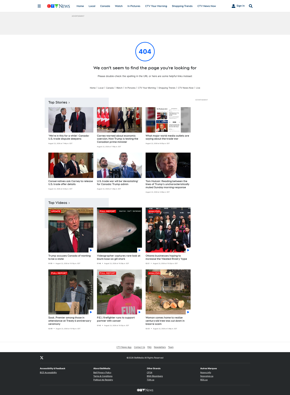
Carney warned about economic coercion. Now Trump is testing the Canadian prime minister (117, 139)
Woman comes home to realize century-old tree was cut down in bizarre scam (165, 320)
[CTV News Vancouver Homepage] (58, 6)
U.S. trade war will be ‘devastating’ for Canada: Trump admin (117, 183)
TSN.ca (150, 379)
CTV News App (124, 347)
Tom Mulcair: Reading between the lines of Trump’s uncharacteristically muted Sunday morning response (167, 184)
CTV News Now (206, 6)
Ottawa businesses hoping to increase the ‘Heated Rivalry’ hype (166, 257)
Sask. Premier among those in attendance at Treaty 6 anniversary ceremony (69, 320)
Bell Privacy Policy (102, 372)
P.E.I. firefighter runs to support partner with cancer (116, 319)
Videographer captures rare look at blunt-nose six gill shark (118, 257)
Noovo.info (205, 372)
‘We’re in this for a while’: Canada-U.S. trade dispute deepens (68, 137)
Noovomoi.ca (206, 376)
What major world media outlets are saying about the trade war (167, 137)
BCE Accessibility (48, 372)
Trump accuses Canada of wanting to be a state (69, 257)
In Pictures (133, 6)
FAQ (149, 347)
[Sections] (39, 6)
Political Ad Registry (103, 379)
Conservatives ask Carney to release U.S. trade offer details (70, 183)
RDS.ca (204, 379)
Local (92, 6)
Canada (105, 6)
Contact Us (139, 347)
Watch (119, 6)
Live (198, 87)
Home (80, 6)
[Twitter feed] (42, 357)
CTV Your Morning (156, 6)
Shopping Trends (182, 6)
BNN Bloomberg (155, 376)
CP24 (149, 372)
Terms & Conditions (102, 376)
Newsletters (160, 347)
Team (171, 347)
